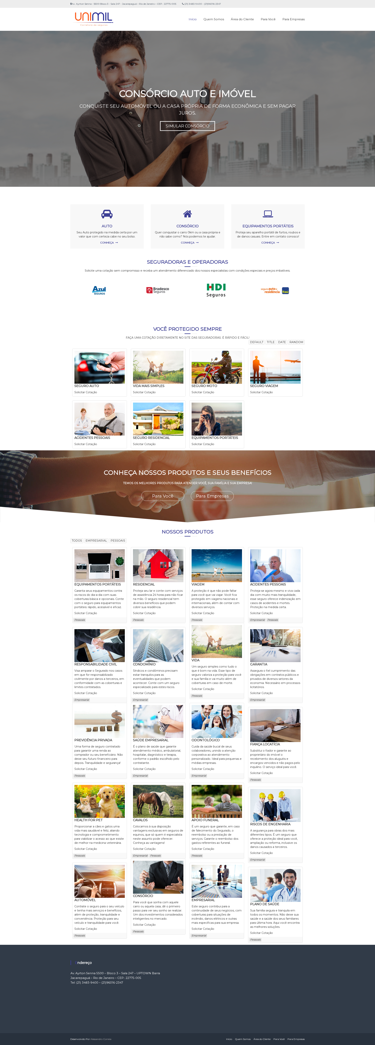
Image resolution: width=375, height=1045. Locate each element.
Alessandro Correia (100, 1039)
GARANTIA (258, 664)
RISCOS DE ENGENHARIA (270, 824)
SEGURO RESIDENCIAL (151, 438)
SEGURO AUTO (86, 386)
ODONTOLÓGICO (206, 740)
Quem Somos (214, 19)
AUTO (107, 226)
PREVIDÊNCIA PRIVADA (93, 740)
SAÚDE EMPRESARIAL (150, 740)
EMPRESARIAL (203, 900)
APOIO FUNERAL (205, 820)
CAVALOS (140, 820)
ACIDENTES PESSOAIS (92, 438)
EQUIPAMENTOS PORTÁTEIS (268, 226)
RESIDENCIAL (144, 584)
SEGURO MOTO (204, 386)
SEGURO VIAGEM (264, 386)
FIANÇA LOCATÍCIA (265, 744)
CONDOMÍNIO (144, 664)
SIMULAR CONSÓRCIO (187, 126)
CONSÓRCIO (188, 226)
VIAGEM (198, 584)
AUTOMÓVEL (85, 900)
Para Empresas (293, 19)
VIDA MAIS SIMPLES (148, 386)
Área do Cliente (242, 19)
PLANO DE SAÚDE (264, 904)
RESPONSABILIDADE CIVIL (95, 664)
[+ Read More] (99, 367)
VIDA (195, 660)
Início (193, 19)
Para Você (268, 19)
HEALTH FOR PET (88, 820)
